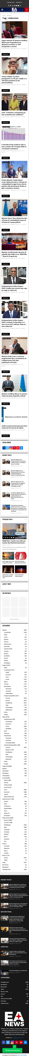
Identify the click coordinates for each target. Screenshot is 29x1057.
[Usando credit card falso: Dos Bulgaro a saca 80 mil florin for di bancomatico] (4, 953)
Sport (5, 731)
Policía (6, 658)
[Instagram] (12, 1042)
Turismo (6, 641)
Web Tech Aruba (22, 1055)
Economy (8, 674)
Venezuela (7, 646)
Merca (5, 836)
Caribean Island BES (9, 695)
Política (6, 660)
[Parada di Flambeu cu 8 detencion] (4, 972)
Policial (6, 782)
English (4, 665)
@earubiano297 (14, 619)
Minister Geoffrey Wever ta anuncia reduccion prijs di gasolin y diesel (14, 395)
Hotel (5, 803)
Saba (7, 705)
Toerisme (6, 733)
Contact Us (19, 2)
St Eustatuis (5, 771)
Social (5, 637)
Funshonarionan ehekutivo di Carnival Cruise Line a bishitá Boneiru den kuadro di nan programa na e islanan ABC (16, 919)
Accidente (6, 846)
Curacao (8, 698)
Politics (6, 714)
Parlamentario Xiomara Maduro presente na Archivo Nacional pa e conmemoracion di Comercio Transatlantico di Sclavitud (19, 508)
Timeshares (7, 806)
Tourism (6, 684)
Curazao (6, 651)
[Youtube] (21, 1042)
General (6, 801)
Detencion (6, 848)
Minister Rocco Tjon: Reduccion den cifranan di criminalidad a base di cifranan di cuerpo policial (14, 220)
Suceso (4, 843)
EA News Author (6, 48)
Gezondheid (9, 721)
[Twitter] (8, 1042)
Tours (5, 810)
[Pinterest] (16, 1042)
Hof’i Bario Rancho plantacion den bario (20, 562)
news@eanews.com (17, 1037)
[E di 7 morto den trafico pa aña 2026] (21, 569)
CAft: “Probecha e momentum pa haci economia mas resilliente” (13, 113)
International (7, 686)
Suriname (6, 839)
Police (5, 712)
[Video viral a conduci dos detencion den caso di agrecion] (8, 569)
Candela (6, 853)
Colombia (8, 691)
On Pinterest (6, 593)
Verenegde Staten (10, 742)
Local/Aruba (7, 632)
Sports (6, 681)
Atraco (6, 850)
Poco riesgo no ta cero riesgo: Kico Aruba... (8, 562)
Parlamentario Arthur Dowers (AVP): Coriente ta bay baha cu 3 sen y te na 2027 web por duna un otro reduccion (14, 323)
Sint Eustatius (9, 707)
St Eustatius (7, 663)
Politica (4, 22)
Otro (5, 841)
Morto (4, 855)
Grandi (6, 857)
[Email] (25, 1042)
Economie (8, 724)
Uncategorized (6, 869)
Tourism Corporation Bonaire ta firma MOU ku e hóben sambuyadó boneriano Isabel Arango (18, 940)
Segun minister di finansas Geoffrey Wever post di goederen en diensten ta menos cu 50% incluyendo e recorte (14, 43)
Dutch (3, 717)
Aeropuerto (7, 815)
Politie (5, 761)
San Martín (7, 656)
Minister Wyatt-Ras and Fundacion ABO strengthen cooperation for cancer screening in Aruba (18, 484)
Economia (6, 792)
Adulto (5, 860)
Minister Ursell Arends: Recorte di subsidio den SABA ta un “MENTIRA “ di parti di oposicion (14, 254)
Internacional (7, 644)
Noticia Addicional (9, 796)
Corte (5, 789)
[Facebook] (3, 1042)
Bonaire (6, 653)
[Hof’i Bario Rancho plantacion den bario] (21, 556)
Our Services (10, 2)
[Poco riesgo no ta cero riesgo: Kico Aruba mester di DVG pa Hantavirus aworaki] (8, 556)
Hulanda (6, 834)
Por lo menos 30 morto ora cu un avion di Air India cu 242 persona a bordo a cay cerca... (18, 962)
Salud (5, 634)
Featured (8, 22)
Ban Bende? (5, 867)
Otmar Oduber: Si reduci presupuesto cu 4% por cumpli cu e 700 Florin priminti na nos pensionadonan (14, 79)
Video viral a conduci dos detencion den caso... (7, 576)
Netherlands (9, 710)
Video (4, 862)
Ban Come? (5, 864)
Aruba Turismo (6, 799)
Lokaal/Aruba (7, 719)
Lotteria (6, 794)
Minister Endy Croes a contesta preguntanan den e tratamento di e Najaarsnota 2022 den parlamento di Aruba (14, 359)
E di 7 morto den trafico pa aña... (19, 575)
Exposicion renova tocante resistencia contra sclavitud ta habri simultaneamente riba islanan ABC (18, 930)
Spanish (4, 630)
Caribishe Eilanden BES (10, 745)
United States (9, 693)
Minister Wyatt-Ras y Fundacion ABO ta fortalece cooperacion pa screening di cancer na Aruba (18, 462)
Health (7, 672)
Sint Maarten (9, 703)
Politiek (6, 764)
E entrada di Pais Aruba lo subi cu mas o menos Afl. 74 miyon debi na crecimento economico (14, 146)
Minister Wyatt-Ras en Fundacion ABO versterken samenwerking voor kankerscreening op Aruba (18, 473)
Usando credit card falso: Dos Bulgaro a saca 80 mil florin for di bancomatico (18, 952)
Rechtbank (8, 728)
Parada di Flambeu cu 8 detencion (18, 971)
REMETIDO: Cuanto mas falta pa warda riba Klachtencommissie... (13, 542)
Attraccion (7, 813)
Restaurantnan (8, 808)
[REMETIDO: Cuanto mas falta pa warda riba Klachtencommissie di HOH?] (14, 531)
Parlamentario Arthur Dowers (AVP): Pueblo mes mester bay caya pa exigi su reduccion (14, 288)
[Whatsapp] (14, 1046)
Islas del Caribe (8, 648)
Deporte (6, 639)
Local (8, 94)
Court (7, 677)
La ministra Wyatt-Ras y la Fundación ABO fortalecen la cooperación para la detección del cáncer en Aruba (18, 496)
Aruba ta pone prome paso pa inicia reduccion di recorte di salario (14, 427)
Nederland (8, 759)
